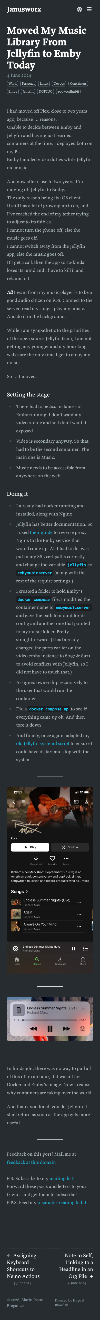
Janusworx (24, 9)
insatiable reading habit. (62, 1202)
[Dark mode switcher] (79, 9)
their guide (41, 532)
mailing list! (62, 1178)
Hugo (77, 1300)
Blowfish (61, 1305)
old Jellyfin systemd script (42, 743)
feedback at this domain (31, 1162)
